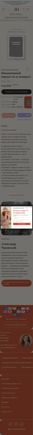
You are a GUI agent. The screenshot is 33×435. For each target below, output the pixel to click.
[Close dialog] (31, 207)
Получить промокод (21, 224)
